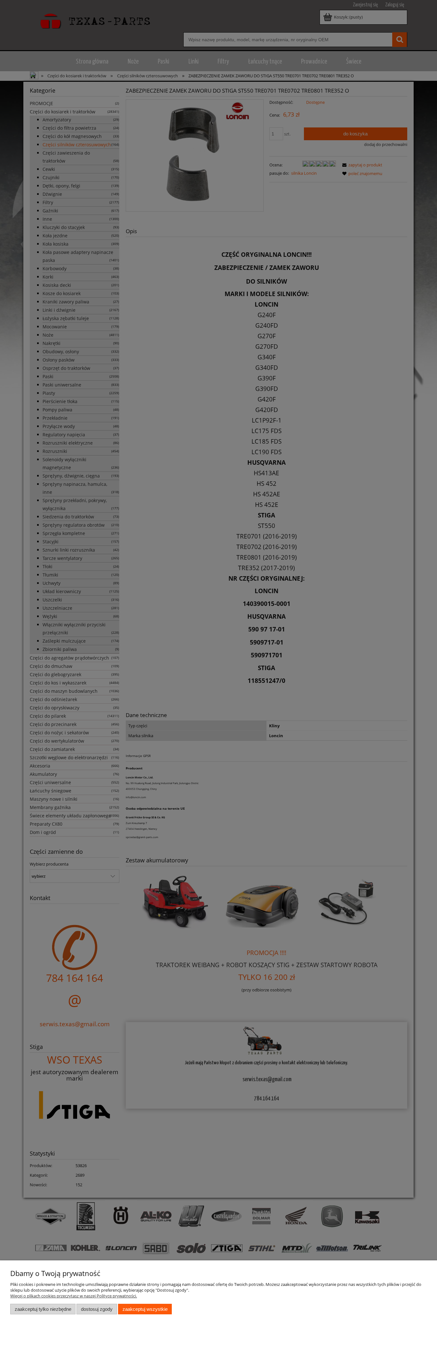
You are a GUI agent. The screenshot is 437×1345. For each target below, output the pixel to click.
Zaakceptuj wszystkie (145, 1309)
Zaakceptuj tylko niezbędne (43, 1309)
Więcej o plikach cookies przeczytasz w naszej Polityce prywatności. (73, 1296)
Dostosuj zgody (97, 1309)
